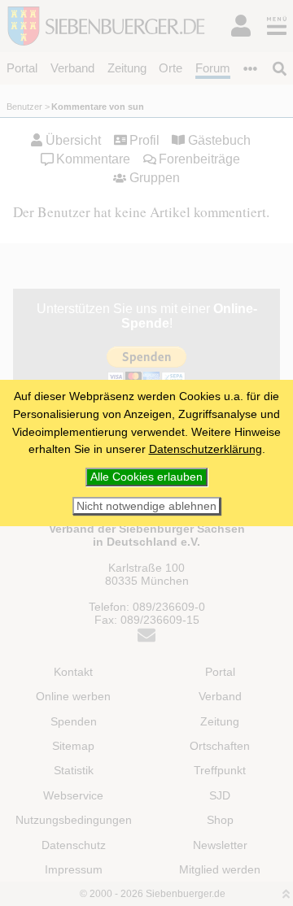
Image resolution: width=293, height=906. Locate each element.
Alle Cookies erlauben (146, 476)
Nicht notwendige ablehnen (146, 506)
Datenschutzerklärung (205, 448)
